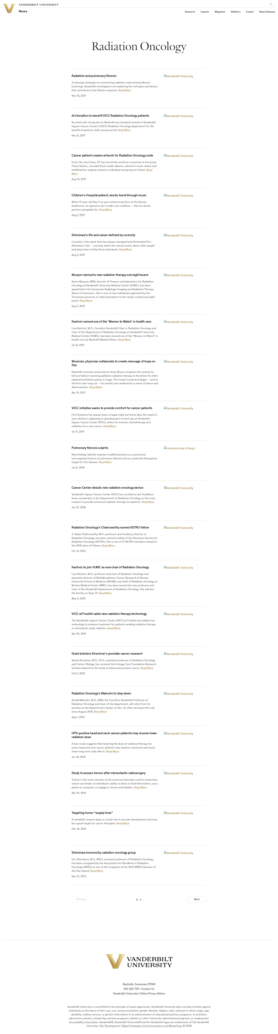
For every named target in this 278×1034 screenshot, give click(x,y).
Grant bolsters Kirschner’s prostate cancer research (107, 654)
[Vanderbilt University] (139, 961)
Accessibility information (83, 1022)
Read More (124, 90)
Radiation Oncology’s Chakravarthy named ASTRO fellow (110, 527)
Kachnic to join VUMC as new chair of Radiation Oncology (110, 567)
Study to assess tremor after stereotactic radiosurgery (109, 773)
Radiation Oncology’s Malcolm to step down (101, 693)
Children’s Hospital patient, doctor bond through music (109, 195)
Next (197, 899)
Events (250, 12)
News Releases (267, 12)
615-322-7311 (131, 989)
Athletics (236, 12)
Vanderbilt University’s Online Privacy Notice (139, 993)
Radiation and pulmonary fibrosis (94, 76)
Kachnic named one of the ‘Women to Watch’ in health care (111, 322)
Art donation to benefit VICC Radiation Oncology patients (110, 116)
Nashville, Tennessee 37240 (139, 984)
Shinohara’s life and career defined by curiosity (103, 235)
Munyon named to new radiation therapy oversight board (110, 275)
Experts (205, 12)
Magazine (220, 12)
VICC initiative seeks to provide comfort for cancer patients (112, 408)
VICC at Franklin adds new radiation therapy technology (109, 614)
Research (190, 12)
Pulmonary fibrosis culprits (90, 448)
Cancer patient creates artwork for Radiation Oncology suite (112, 155)
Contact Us (147, 989)
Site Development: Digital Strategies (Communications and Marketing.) (140, 1026)
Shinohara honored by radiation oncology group (104, 853)
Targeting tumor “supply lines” (92, 813)
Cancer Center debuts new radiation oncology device (107, 488)
